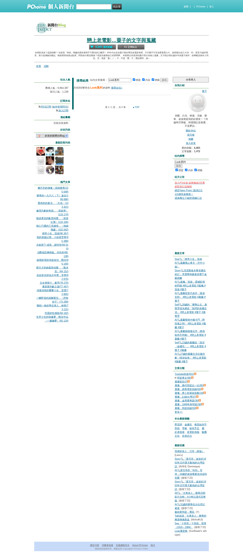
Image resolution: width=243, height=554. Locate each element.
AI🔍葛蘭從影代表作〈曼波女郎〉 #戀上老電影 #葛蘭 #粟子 (190, 297)
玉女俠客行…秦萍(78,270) (54, 282)
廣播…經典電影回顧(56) (188, 389)
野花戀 (178, 424)
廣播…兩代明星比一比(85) (189, 385)
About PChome (140, 545)
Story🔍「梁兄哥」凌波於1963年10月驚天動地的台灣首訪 (190, 462)
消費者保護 (107, 545)
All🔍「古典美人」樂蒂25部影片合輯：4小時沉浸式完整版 (190, 497)
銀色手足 (194, 428)
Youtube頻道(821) (184, 374)
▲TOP (135, 107)
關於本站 (191, 130)
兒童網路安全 (122, 545)
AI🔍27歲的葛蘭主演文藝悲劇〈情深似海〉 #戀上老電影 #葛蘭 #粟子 (190, 358)
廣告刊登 (94, 545)
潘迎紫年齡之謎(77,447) (55, 286)
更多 (179, 412)
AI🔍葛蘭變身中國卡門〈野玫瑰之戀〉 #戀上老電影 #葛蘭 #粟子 (190, 323)
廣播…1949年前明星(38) (188, 404)
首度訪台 (187, 435)
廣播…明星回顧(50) (185, 408)
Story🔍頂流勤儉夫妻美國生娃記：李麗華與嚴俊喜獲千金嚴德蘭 (191, 274)
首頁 (38, 66)
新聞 (186, 6)
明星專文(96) (184, 377)
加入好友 (191, 143)
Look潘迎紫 (181, 531)
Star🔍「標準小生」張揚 (188, 259)
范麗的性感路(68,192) (56, 313)
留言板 (191, 134)
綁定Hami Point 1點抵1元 (189, 190)
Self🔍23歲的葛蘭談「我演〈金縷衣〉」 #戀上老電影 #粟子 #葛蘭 (190, 346)
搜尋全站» (116, 87)
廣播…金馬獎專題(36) (187, 400)
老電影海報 (193, 432)
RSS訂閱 (46, 106)
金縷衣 (188, 424)
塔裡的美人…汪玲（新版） (189, 451)
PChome (200, 6)
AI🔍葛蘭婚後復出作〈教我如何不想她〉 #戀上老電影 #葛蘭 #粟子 (190, 335)
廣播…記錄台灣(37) (185, 396)
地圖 (190, 139)
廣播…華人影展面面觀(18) (189, 393)
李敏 (184, 428)
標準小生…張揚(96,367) (55, 233)
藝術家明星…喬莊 (184, 512)
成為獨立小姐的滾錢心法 (188, 198)
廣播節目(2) (181, 381)
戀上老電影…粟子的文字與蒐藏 (121, 40)
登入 (211, 6)
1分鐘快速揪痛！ (184, 194)
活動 (46, 66)
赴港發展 (180, 432)
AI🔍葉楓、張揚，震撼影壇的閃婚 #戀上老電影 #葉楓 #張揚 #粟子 (190, 285)
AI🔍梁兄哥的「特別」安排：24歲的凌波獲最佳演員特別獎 (191, 474)
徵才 (153, 545)
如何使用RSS (60, 106)
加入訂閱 (63, 110)
